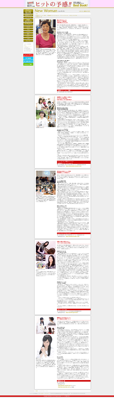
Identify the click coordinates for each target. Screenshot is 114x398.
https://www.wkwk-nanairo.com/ (73, 166)
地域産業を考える (28, 15)
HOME (36, 13)
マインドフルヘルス (64, 15)
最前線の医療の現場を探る (28, 20)
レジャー (28, 36)
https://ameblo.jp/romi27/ (72, 312)
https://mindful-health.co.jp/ (72, 236)
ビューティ (28, 41)
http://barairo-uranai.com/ (64, 385)
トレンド (28, 27)
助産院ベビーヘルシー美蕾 (41, 15)
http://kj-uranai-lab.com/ (64, 387)
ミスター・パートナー (28, 46)
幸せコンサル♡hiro (73, 15)
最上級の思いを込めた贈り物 (28, 11)
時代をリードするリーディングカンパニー (28, 24)
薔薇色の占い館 (39, 16)
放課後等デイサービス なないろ (53, 15)
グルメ (28, 29)
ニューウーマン (28, 17)
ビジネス (28, 32)
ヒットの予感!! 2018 (57, 4)
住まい (28, 34)
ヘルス (28, 39)
